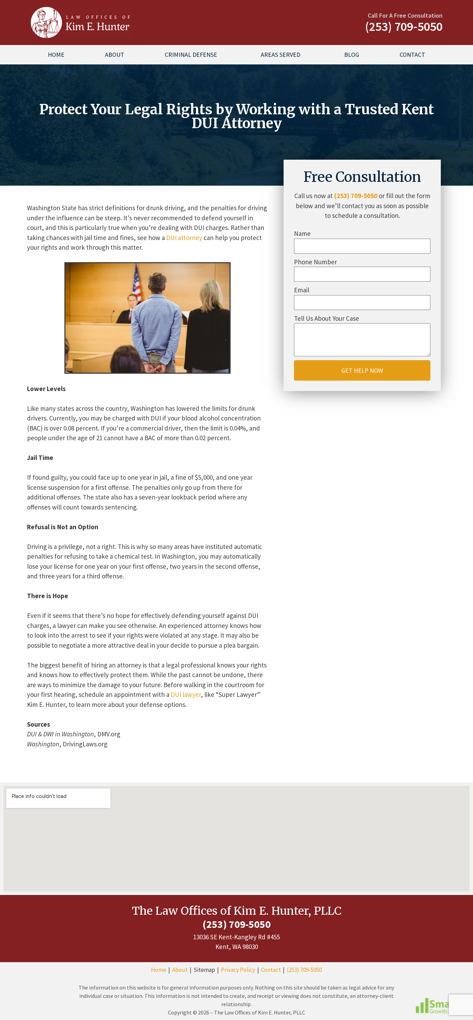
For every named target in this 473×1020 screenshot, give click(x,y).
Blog (351, 55)
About (114, 55)
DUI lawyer (186, 694)
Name (302, 233)
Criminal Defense (191, 55)
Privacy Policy (238, 970)
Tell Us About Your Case (326, 318)
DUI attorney (184, 237)
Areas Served (280, 55)
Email (301, 290)
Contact (412, 55)
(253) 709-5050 (355, 196)
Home (56, 55)
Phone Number (315, 262)
